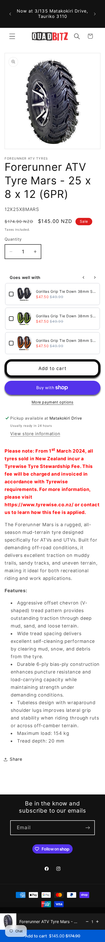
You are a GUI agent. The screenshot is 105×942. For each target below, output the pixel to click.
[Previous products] (83, 277)
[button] (12, 36)
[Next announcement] (94, 13)
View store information (35, 433)
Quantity (13, 239)
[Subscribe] (87, 827)
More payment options (53, 402)
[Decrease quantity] (87, 921)
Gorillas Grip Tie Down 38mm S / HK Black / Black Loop (66, 291)
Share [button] (16, 759)
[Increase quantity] (97, 921)
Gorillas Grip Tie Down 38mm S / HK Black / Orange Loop (66, 340)
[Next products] (94, 277)
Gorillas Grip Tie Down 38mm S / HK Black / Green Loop (66, 316)
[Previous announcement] (10, 13)
